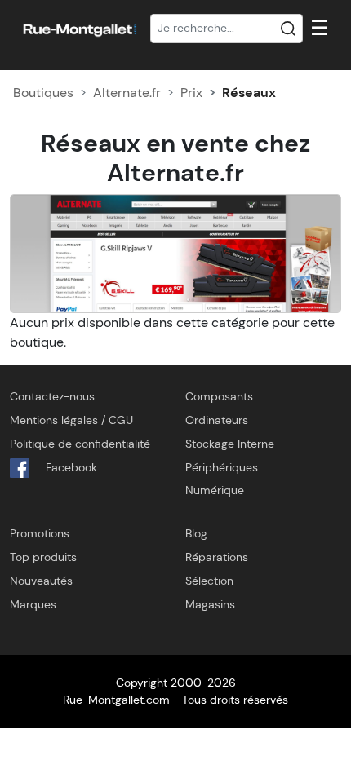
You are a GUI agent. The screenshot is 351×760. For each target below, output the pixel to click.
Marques (33, 604)
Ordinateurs (216, 420)
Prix (191, 92)
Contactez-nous (52, 396)
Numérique (214, 490)
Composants (219, 396)
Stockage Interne (229, 443)
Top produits (43, 557)
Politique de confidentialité (80, 443)
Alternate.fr (127, 92)
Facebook (69, 467)
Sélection (209, 580)
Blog (196, 533)
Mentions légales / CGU (71, 420)
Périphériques (221, 467)
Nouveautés (41, 580)
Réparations (216, 557)
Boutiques (43, 92)
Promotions (39, 533)
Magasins (210, 604)
